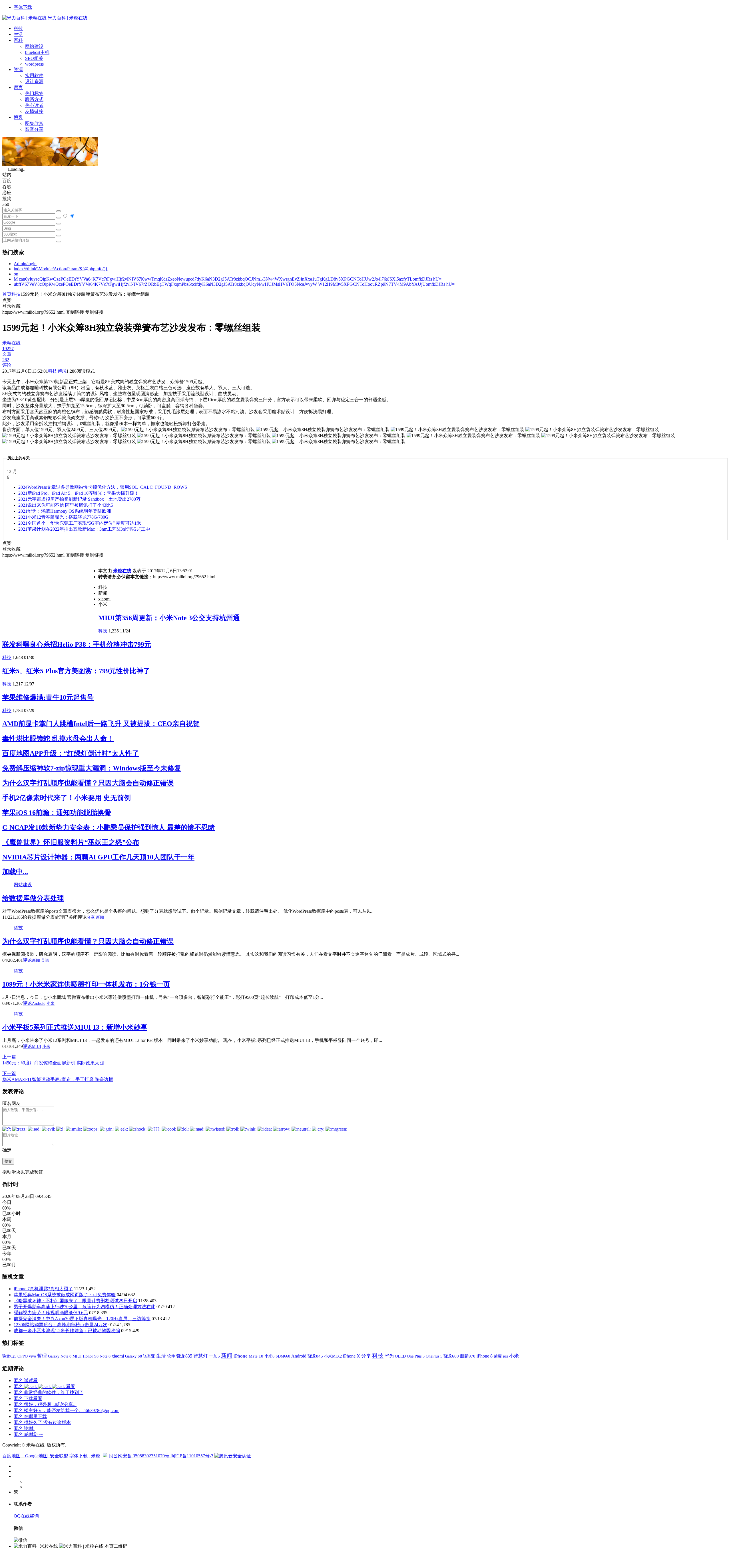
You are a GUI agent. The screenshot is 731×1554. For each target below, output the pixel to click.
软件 (171, 1356)
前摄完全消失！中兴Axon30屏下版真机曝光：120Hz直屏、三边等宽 (82, 1318)
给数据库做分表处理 (33, 898)
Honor (88, 1356)
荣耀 (498, 1356)
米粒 (95, 1455)
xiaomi (118, 1356)
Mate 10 (256, 1356)
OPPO (22, 1356)
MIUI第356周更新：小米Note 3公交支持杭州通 (169, 618)
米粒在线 (122, 570)
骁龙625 (9, 1356)
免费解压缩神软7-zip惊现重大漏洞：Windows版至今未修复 (91, 768)
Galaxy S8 (133, 1356)
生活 (18, 34)
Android (38, 1003)
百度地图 (11, 1455)
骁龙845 (315, 1356)
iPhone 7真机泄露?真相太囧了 (43, 1288)
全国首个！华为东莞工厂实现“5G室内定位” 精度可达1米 (79, 523)
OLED (400, 1356)
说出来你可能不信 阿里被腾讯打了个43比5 (65, 505)
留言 (18, 87)
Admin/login (25, 263)
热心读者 (34, 105)
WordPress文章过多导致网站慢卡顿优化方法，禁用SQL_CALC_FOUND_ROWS (102, 487)
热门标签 (34, 93)
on (16, 273)
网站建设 (34, 46)
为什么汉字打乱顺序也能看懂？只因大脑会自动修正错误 (88, 783)
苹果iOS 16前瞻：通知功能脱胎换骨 (56, 812)
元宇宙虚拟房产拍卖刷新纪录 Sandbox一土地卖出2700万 (79, 499)
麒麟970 (467, 1356)
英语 (45, 960)
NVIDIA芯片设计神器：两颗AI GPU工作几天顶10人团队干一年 (98, 857)
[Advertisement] (50, 598)
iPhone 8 (485, 1356)
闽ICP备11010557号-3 (191, 1455)
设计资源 (34, 81)
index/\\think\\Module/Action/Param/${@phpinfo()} (61, 268)
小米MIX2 (333, 1356)
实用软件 (34, 75)
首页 (6, 294)
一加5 (214, 1356)
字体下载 (23, 7)
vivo (32, 1356)
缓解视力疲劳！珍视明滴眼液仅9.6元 (51, 1312)
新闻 (100, 917)
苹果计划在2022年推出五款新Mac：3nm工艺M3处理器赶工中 (84, 529)
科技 (18, 28)
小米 (51, 1003)
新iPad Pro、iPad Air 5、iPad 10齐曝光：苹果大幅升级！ (78, 493)
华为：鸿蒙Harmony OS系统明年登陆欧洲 (64, 511)
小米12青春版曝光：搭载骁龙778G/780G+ (64, 517)
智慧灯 (200, 1356)
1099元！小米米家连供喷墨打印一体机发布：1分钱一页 (86, 984)
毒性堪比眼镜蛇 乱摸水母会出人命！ (58, 738)
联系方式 (34, 99)
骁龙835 (184, 1356)
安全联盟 (59, 1455)
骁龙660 (451, 1356)
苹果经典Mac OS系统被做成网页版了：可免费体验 (65, 1294)
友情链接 (34, 111)
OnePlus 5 (434, 1356)
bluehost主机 (37, 52)
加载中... (15, 871)
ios (505, 1356)
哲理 (42, 1356)
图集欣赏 (34, 123)
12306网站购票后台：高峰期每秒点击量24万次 (60, 1324)
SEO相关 (34, 58)
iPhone (241, 1356)
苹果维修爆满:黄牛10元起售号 (48, 697)
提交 (8, 1161)
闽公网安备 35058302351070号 (139, 1455)
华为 (389, 1356)
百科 (18, 40)
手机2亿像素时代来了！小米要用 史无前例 (66, 798)
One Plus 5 (416, 1356)
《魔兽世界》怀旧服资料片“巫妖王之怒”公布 (70, 842)
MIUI (36, 1046)
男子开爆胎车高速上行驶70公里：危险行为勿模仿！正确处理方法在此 (84, 1306)
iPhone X (351, 1356)
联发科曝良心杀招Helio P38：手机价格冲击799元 (76, 644)
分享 (91, 917)
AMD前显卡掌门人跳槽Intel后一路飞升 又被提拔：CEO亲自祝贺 (101, 723)
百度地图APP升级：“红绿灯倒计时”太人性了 (70, 753)
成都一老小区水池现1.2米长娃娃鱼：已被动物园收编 (67, 1330)
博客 (18, 117)
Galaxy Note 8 (59, 1356)
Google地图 (36, 1455)
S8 (96, 1356)
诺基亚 (149, 1356)
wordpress (34, 64)
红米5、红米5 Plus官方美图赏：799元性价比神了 (76, 671)
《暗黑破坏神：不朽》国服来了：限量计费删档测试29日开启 (75, 1300)
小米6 (269, 1356)
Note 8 (105, 1356)
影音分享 (34, 129)
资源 (18, 69)
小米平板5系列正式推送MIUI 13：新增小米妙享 (74, 1027)
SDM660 (283, 1356)
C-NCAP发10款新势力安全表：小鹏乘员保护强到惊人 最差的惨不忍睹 (108, 827)
